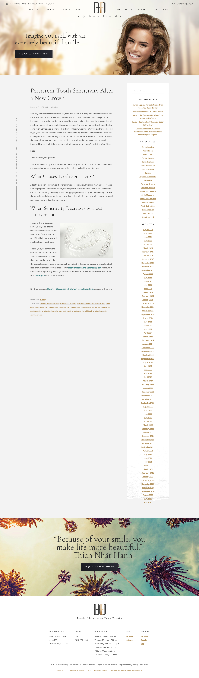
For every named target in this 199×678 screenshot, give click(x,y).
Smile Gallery (124, 10)
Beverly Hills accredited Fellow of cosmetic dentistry (70, 289)
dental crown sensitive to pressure (76, 307)
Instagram (130, 640)
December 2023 (148, 347)
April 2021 (148, 465)
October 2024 (148, 311)
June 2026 (148, 237)
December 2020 (148, 480)
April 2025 (148, 288)
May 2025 (148, 285)
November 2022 (147, 395)
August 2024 (148, 318)
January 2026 (147, 255)
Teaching (50, 10)
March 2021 (148, 469)
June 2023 (148, 370)
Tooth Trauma (147, 213)
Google (144, 640)
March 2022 (148, 425)
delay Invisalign (82, 303)
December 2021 (148, 436)
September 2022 (147, 403)
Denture (148, 173)
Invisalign (43, 300)
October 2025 (148, 266)
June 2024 (148, 325)
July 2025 (148, 277)
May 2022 (148, 417)
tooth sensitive (68, 311)
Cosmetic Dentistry (71, 10)
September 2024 (147, 314)
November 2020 (147, 484)
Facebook (130, 636)
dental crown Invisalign (96, 303)
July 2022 (148, 410)
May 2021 (148, 462)
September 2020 (147, 491)
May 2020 (148, 502)
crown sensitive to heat (68, 303)
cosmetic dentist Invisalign (49, 303)
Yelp (142, 644)
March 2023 (148, 381)
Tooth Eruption (148, 202)
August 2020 (148, 495)
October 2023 (148, 355)
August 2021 (148, 451)
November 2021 (147, 440)
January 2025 (147, 300)
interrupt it (40, 275)
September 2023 (147, 358)
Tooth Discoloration (148, 199)
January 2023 (147, 388)
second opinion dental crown (99, 307)
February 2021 (148, 473)
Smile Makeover (148, 195)
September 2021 (147, 447)
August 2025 (148, 274)
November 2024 (147, 307)
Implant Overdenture (147, 176)
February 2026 (148, 252)
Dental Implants (148, 162)
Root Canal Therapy (148, 191)
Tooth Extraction (148, 206)
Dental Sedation (148, 169)
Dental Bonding (148, 147)
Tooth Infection (148, 210)
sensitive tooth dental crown (52, 311)
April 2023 (148, 377)
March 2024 (148, 336)
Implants (143, 10)
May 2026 (148, 241)
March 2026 (148, 248)
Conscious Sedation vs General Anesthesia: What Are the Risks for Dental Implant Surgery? (148, 131)
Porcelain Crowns (148, 184)
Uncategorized (148, 217)
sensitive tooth (35, 311)
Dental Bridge (147, 151)
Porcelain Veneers (148, 187)
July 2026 (148, 233)
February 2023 (148, 384)
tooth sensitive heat (95, 311)
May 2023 (148, 373)
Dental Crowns (148, 154)
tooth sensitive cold (81, 311)
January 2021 (147, 476)
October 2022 (148, 399)
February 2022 (148, 429)
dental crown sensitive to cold (53, 307)
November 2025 (147, 263)
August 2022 (148, 406)
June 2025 (148, 281)
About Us (34, 10)
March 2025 (148, 292)
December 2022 (148, 392)
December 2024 (148, 303)
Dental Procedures (147, 165)
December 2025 (148, 259)
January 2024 (147, 344)
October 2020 (148, 487)
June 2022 (148, 414)
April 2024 (148, 333)
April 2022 (148, 421)
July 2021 (148, 454)
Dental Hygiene (148, 158)
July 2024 (148, 322)
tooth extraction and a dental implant (84, 267)
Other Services (162, 10)
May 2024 (148, 329)
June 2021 (148, 458)
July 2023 (148, 366)
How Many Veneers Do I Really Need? (148, 111)
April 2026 (148, 244)
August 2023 (148, 362)
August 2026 (148, 229)
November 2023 (147, 351)
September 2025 (147, 270)
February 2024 (148, 340)
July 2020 (148, 499)
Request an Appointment (33, 54)
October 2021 (148, 443)
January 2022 (147, 432)
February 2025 (148, 296)
